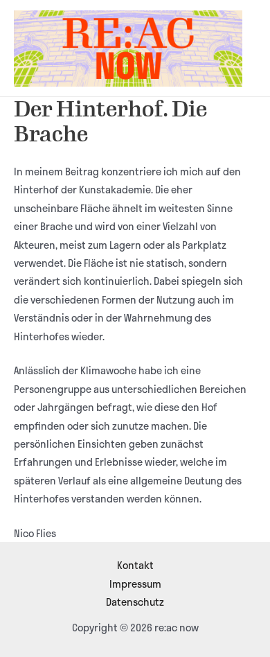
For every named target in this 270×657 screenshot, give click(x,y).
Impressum (135, 583)
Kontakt (135, 564)
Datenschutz (135, 601)
